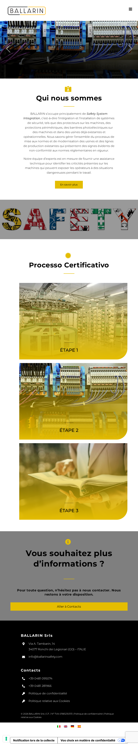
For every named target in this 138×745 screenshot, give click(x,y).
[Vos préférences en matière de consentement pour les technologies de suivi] (6, 738)
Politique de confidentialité (48, 693)
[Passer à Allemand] (72, 726)
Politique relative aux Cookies (49, 701)
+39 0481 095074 (40, 678)
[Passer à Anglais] (65, 726)
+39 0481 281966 (40, 686)
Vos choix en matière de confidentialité (88, 740)
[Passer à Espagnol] (79, 726)
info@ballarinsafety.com (45, 656)
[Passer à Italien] (58, 726)
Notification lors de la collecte (34, 740)
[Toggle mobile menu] (131, 9)
